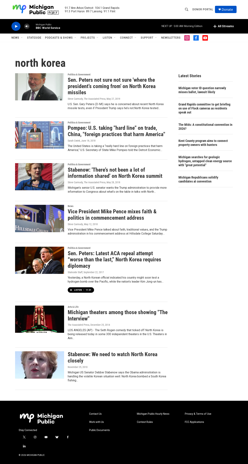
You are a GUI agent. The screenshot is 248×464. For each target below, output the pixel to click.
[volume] (27, 26)
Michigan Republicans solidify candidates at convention (198, 179)
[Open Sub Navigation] (22, 37)
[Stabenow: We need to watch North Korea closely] (39, 364)
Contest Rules (145, 422)
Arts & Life (73, 306)
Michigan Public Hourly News (153, 414)
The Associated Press (78, 324)
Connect (126, 37)
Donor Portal (202, 9)
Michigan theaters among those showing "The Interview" (118, 315)
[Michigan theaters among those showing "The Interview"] (39, 319)
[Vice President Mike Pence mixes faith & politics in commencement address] (39, 218)
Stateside (34, 37)
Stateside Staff (75, 272)
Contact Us (95, 414)
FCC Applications (194, 422)
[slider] (32, 26)
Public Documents (99, 430)
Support (147, 37)
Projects (88, 37)
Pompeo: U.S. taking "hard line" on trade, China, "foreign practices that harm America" (116, 131)
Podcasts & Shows (59, 37)
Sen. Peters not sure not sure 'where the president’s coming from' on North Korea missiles (112, 86)
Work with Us (96, 422)
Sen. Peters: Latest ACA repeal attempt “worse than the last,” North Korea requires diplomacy (114, 259)
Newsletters (171, 37)
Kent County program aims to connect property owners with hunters (203, 143)
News (15, 37)
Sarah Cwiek (74, 140)
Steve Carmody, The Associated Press (86, 98)
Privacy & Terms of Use (198, 414)
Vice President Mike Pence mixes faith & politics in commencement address (112, 214)
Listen (107, 37)
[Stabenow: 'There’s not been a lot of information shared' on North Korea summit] (39, 176)
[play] (16, 26)
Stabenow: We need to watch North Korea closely (112, 357)
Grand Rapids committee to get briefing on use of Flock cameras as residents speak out (204, 108)
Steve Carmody (75, 224)
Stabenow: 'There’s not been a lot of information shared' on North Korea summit (115, 173)
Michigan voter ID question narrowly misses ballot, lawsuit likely (202, 90)
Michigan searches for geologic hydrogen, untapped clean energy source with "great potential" (205, 161)
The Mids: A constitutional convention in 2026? (205, 126)
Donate (227, 9)
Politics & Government (79, 74)
